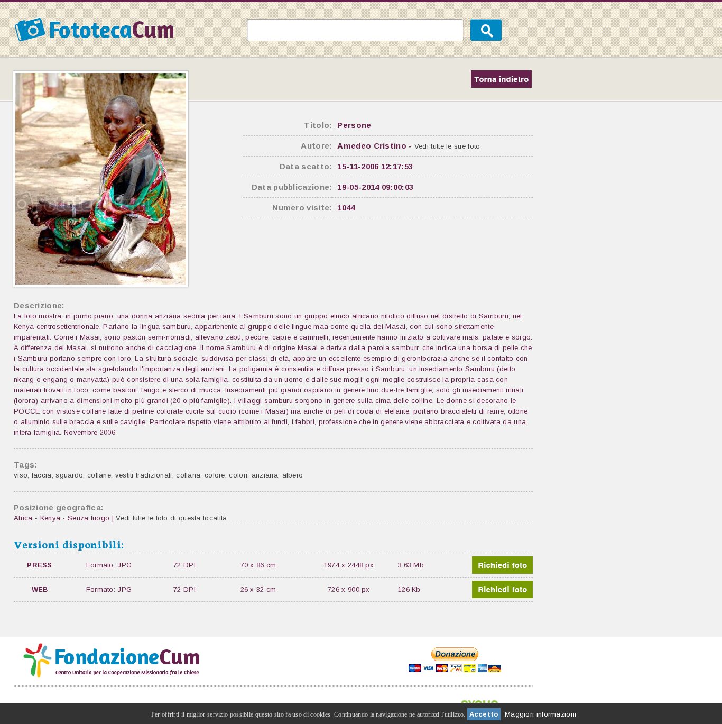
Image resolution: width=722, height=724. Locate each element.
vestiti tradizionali (143, 475)
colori (238, 475)
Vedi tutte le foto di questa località (171, 518)
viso (20, 475)
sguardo (69, 475)
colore (215, 475)
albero (292, 475)
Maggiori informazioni (540, 714)
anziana (265, 475)
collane (99, 475)
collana (188, 475)
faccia (42, 475)
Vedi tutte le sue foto (447, 146)
